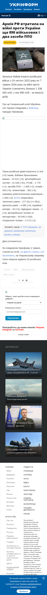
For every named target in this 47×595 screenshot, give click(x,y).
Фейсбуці (33, 108)
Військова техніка (28, 270)
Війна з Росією (9, 275)
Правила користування (12, 537)
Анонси (37, 9)
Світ (8, 490)
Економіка (11, 482)
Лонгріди (28, 494)
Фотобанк (17, 9)
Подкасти (28, 467)
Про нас (10, 520)
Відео (26, 483)
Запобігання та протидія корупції (14, 547)
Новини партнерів (28, 499)
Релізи (27, 514)
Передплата (12, 528)
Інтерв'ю (28, 475)
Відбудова (11, 475)
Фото (26, 479)
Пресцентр (27, 9)
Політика (10, 479)
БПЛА (17, 198)
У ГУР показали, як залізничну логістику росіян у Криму (22, 231)
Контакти (10, 524)
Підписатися (13, 318)
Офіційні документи (29, 509)
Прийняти (23, 591)
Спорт (9, 510)
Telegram (39, 327)
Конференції (29, 504)
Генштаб (7, 270)
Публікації (28, 471)
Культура (10, 502)
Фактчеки (10, 486)
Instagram (7, 330)
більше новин (23, 334)
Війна (16, 270)
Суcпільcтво (11, 498)
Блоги (26, 486)
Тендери (10, 542)
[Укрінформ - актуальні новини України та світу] (23, 4)
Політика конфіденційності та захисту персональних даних (14, 556)
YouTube (19, 330)
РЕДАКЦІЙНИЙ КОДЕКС (13, 569)
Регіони (10, 494)
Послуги (8, 9)
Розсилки (10, 573)
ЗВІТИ (9, 564)
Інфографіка (29, 490)
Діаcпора (10, 506)
